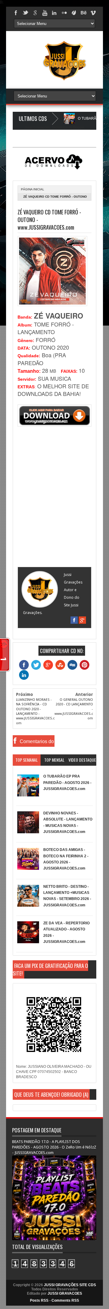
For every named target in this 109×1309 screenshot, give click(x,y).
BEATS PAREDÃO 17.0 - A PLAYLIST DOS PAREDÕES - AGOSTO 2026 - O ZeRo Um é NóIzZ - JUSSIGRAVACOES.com (54, 1147)
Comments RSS (65, 1300)
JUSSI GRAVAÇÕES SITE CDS (70, 1285)
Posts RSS (39, 1300)
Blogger (78, 127)
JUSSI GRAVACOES (65, 1293)
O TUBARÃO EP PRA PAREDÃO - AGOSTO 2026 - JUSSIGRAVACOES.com (67, 782)
